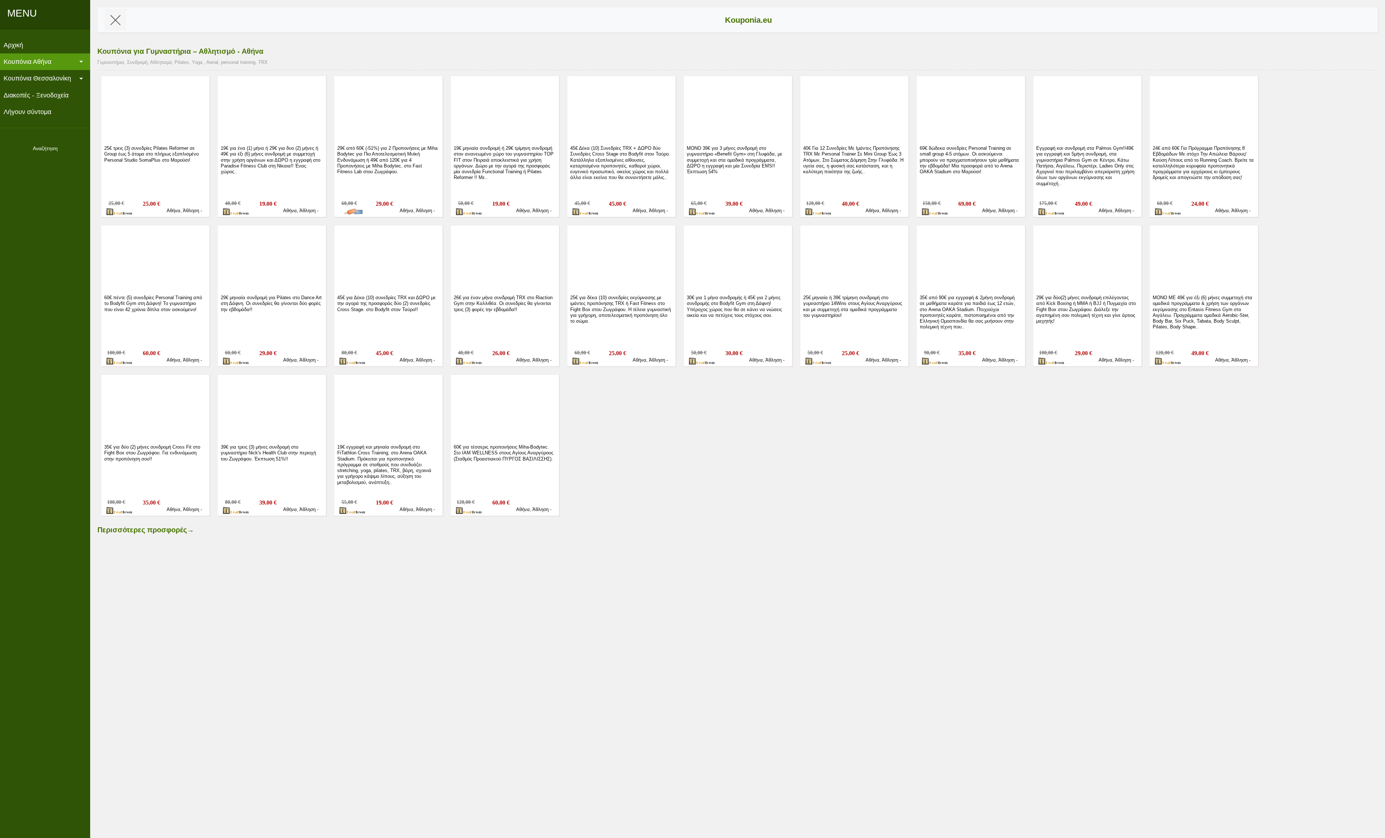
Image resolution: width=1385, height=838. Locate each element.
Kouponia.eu (748, 20)
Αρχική (13, 45)
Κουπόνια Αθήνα (27, 61)
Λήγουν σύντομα (27, 111)
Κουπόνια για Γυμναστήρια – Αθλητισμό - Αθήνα (180, 51)
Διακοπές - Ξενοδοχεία (36, 95)
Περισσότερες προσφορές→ (145, 530)
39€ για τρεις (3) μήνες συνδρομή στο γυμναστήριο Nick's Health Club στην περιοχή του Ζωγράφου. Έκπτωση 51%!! (268, 453)
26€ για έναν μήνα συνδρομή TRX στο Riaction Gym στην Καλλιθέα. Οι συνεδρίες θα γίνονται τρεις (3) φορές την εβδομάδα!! (503, 303)
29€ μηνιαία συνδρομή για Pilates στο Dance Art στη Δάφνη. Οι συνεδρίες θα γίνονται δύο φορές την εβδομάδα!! (271, 303)
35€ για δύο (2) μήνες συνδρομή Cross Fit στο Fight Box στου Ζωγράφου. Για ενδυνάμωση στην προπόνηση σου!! (152, 453)
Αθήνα (173, 210)
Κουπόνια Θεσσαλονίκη (37, 78)
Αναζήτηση (45, 148)
